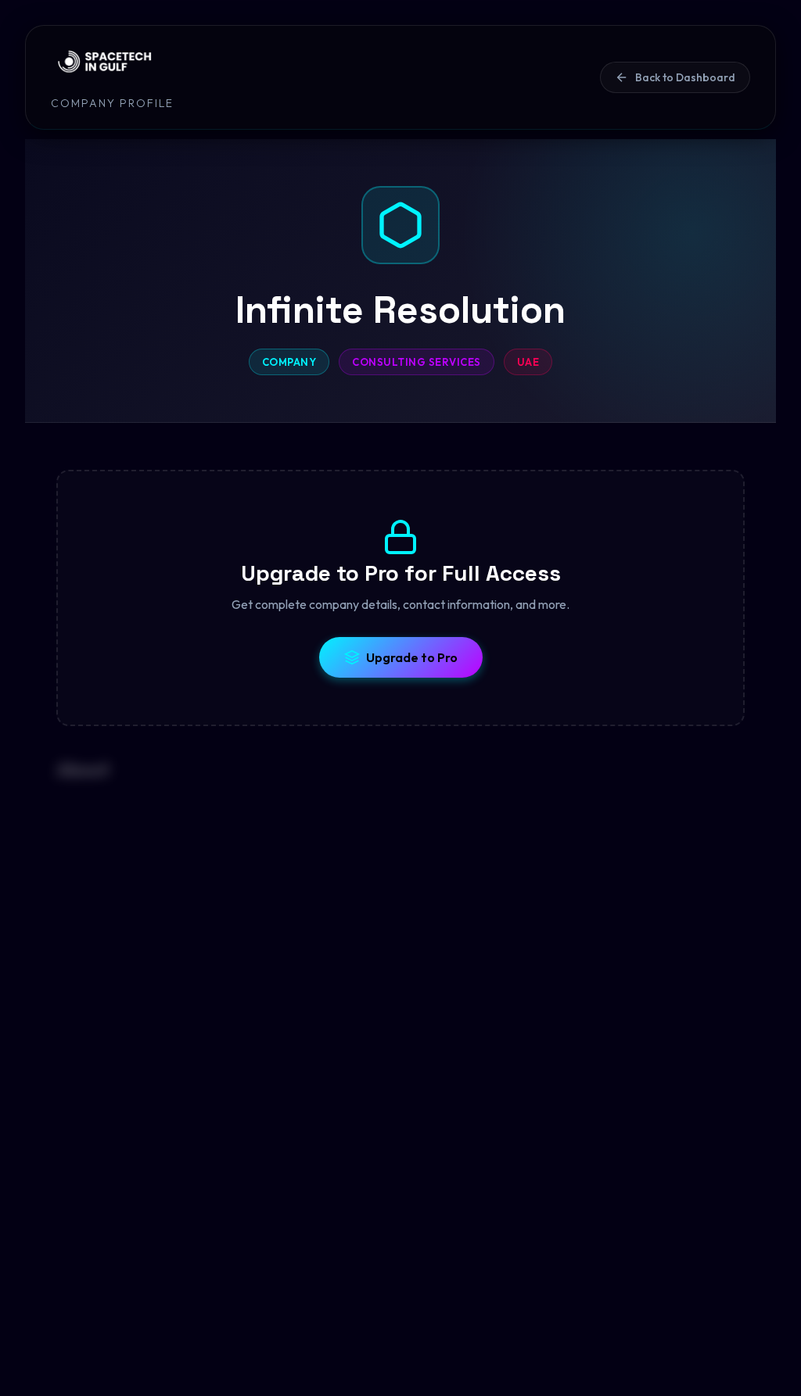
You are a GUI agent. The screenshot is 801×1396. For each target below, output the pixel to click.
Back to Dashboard (685, 77)
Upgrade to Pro (412, 657)
